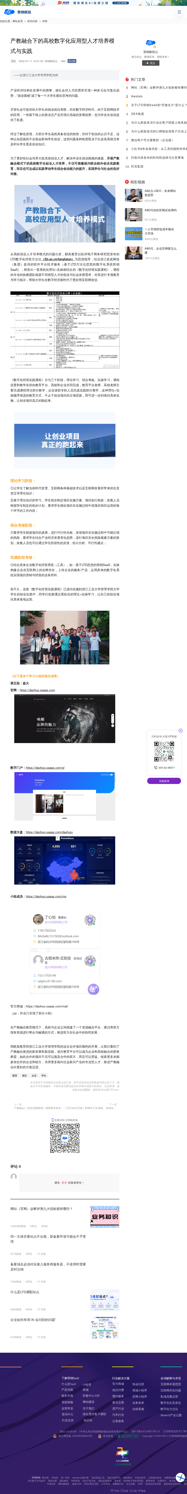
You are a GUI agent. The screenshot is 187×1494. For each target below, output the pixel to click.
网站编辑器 (63, 1483)
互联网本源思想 (171, 1384)
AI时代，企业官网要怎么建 (161, 250)
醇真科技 (150, 1480)
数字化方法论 (169, 1409)
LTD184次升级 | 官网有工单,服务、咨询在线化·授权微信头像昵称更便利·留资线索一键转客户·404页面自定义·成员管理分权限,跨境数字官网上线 (91, 1108)
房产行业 (118, 1408)
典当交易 (118, 1402)
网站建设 (88, 1401)
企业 (34, 1075)
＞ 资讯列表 (30, 21)
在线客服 (138, 1409)
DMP (140, 1483)
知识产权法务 (89, 1480)
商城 (86, 1389)
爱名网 (45, 1477)
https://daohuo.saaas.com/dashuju (49, 832)
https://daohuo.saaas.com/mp (46, 896)
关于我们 (88, 1408)
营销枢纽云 (150, 52)
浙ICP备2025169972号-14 (146, 1431)
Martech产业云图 (171, 1415)
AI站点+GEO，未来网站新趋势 (160, 193)
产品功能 (67, 1389)
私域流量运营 (169, 1396)
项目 (24, 1075)
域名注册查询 (114, 1477)
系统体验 (67, 1402)
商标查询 (127, 1477)
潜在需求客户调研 (95, 1414)
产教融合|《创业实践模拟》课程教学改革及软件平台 (39, 1108)
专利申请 (75, 1480)
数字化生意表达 (171, 1402)
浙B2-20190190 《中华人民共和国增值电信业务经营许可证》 (94, 1431)
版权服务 (64, 1480)
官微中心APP (91, 1395)
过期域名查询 (154, 1477)
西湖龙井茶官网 (153, 1483)
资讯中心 (67, 1414)
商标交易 (52, 1480)
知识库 (88, 1420)
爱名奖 (117, 1480)
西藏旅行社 (118, 1483)
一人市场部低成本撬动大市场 (159, 231)
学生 (43, 1075)
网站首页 (18, 21)
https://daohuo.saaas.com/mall (47, 1006)
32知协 (54, 1477)
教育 (14, 1075)
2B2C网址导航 (91, 1483)
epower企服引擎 (80, 1477)
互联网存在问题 (171, 1390)
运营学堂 (67, 1408)
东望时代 (162, 1480)
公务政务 (118, 1421)
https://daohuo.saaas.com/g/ (45, 767)
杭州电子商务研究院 (133, 1480)
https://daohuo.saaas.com (37, 690)
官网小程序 (139, 1396)
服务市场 (67, 1395)
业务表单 (138, 1402)
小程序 (87, 1384)
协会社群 (138, 1384)
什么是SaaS (68, 1384)
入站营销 (105, 1483)
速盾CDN (76, 1483)
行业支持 (68, 1420)
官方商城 (118, 1383)
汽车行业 (118, 1414)
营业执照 (108, 1436)
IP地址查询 (140, 1477)
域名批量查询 (105, 1480)
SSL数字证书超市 (36, 1480)
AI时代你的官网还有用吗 (161, 210)
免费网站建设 (170, 1477)
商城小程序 (139, 1390)
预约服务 (118, 1396)
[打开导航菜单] (179, 12)
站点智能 (130, 1483)
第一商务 (65, 1477)
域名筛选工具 (98, 1477)
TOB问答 (51, 1483)
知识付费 (118, 1390)
